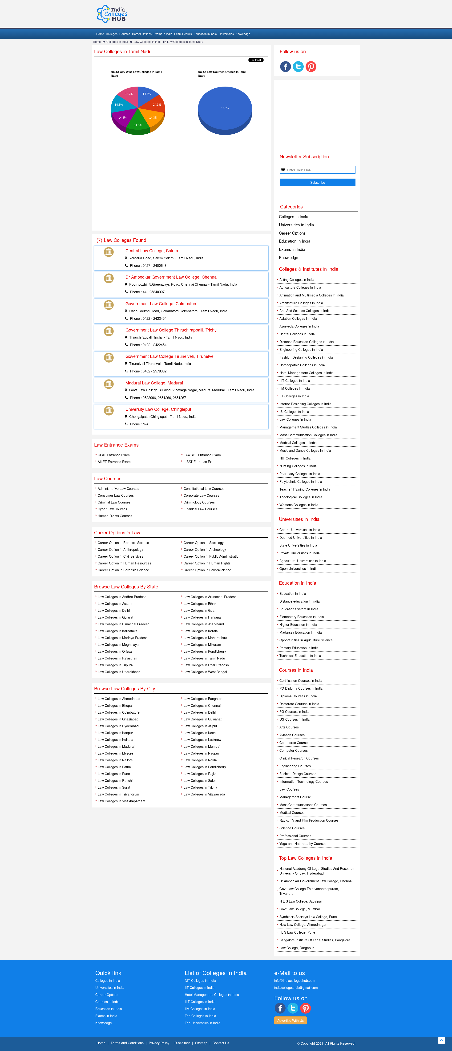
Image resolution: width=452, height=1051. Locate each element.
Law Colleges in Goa (199, 610)
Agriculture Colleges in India (300, 287)
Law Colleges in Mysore (115, 753)
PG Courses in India (294, 711)
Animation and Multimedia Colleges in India (311, 295)
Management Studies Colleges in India (308, 427)
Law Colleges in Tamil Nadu (185, 42)
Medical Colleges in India (298, 442)
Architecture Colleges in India (301, 302)
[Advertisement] (181, 195)
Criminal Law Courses (114, 502)
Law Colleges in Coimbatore (119, 712)
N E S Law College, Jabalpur (300, 901)
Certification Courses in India (300, 680)
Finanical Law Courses (201, 509)
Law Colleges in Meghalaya (118, 644)
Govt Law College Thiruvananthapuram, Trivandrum (309, 891)
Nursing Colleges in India (298, 466)
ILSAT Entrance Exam (200, 461)
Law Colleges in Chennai (202, 705)
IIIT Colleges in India (294, 380)
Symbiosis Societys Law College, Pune (308, 916)
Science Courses (292, 828)
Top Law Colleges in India (305, 857)
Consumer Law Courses (116, 495)
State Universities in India (298, 545)
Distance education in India (299, 601)
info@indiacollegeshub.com (294, 980)
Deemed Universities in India (300, 537)
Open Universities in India (298, 568)
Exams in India (162, 34)
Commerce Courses (294, 742)
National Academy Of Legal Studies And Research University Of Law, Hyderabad (316, 870)
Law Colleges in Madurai (116, 746)
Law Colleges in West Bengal (205, 671)
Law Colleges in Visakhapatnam (121, 801)
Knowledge (243, 34)
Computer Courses (293, 750)
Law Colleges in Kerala (201, 630)
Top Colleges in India (200, 1015)
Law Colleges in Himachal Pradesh (123, 624)
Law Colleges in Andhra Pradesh (122, 596)
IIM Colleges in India (294, 388)
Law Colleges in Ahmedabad (119, 698)
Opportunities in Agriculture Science (306, 640)
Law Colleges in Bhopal (115, 705)
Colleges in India (117, 42)
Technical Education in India (300, 655)
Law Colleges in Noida (200, 760)
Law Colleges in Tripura (115, 665)
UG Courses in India (294, 719)
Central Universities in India (299, 529)
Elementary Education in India (301, 616)
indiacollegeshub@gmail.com (296, 987)
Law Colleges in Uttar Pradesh (206, 665)
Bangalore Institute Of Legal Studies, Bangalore (314, 940)
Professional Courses (295, 835)
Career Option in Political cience (207, 569)
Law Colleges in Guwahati (203, 719)
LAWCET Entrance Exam (202, 454)
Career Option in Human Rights (207, 563)
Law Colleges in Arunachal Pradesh (210, 596)
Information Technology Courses (303, 781)
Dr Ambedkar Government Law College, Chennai (315, 881)
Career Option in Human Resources (124, 563)
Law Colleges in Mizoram (202, 644)
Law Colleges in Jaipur (200, 725)
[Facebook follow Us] (285, 66)
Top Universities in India (202, 1022)
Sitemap (201, 1042)
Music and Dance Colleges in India (305, 450)
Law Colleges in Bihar (200, 603)
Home (100, 34)
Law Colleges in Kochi (200, 732)
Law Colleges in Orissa (115, 651)
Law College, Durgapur (296, 947)
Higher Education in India (298, 624)
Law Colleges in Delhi (114, 610)
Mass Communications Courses (303, 804)
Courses (124, 34)
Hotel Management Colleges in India (306, 372)
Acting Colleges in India (296, 279)
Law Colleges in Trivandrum (118, 794)
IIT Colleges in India (294, 396)
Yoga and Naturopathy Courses (302, 843)
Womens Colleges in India (298, 504)
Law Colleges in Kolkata (115, 739)
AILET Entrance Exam (114, 461)
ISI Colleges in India (294, 411)
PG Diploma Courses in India (301, 688)
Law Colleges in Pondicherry (205, 651)
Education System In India (298, 609)
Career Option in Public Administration (212, 556)
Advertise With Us (290, 1020)
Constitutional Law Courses (204, 488)
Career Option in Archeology (205, 549)
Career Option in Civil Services (120, 556)
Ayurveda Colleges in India (299, 326)
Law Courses (289, 789)
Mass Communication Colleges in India (308, 434)
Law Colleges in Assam (115, 603)
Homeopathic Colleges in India (302, 365)
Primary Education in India (299, 647)
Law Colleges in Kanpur (115, 732)
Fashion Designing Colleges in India (306, 357)
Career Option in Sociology (204, 542)
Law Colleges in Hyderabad (118, 725)
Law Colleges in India (147, 42)
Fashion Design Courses (297, 773)
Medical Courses (291, 812)
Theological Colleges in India (300, 497)
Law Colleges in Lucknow (202, 739)
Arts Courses (289, 727)
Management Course (295, 797)
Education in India (205, 34)
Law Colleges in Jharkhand (204, 624)
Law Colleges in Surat (114, 787)
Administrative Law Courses (118, 488)
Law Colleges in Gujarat (115, 617)
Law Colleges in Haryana (202, 617)
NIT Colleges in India (295, 458)
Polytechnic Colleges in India (300, 481)
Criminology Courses (199, 502)
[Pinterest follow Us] (311, 66)
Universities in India (296, 225)
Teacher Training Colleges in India (304, 489)
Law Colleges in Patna (114, 766)
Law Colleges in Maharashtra (205, 637)
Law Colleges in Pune (114, 773)
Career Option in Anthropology (120, 549)
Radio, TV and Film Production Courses (309, 820)
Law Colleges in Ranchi (115, 780)
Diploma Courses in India (298, 696)
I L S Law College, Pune (297, 932)
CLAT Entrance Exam (114, 454)
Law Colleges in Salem (201, 780)
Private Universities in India (299, 553)
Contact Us (221, 1042)
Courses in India (107, 1001)
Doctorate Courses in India (299, 703)
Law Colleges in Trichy (200, 787)
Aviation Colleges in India (298, 318)
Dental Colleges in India (297, 334)
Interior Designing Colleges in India (305, 403)
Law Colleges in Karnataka (117, 630)
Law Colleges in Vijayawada (204, 794)
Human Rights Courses (115, 515)
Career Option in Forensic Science (123, 542)
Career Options (142, 34)
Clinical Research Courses (299, 758)
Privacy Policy (159, 1042)
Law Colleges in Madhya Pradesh (123, 637)
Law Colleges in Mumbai (202, 746)
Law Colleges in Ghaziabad (118, 719)
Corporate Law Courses (201, 495)
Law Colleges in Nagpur (201, 753)
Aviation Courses (292, 734)
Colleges (111, 34)
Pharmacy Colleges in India (299, 473)
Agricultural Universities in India (302, 560)
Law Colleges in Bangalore (203, 698)
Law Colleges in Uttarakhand (119, 671)
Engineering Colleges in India (301, 349)
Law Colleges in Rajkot (201, 773)
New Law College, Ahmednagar (303, 924)
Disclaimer (182, 1042)
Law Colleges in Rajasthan (117, 658)
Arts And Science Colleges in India (305, 310)
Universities (226, 34)
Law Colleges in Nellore (115, 760)
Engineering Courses (295, 765)
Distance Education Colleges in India (306, 341)
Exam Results (183, 34)
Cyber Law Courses (112, 509)
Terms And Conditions (127, 1042)
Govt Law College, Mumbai (299, 909)
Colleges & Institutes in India (308, 268)
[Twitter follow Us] (298, 66)
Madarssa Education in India (300, 632)
